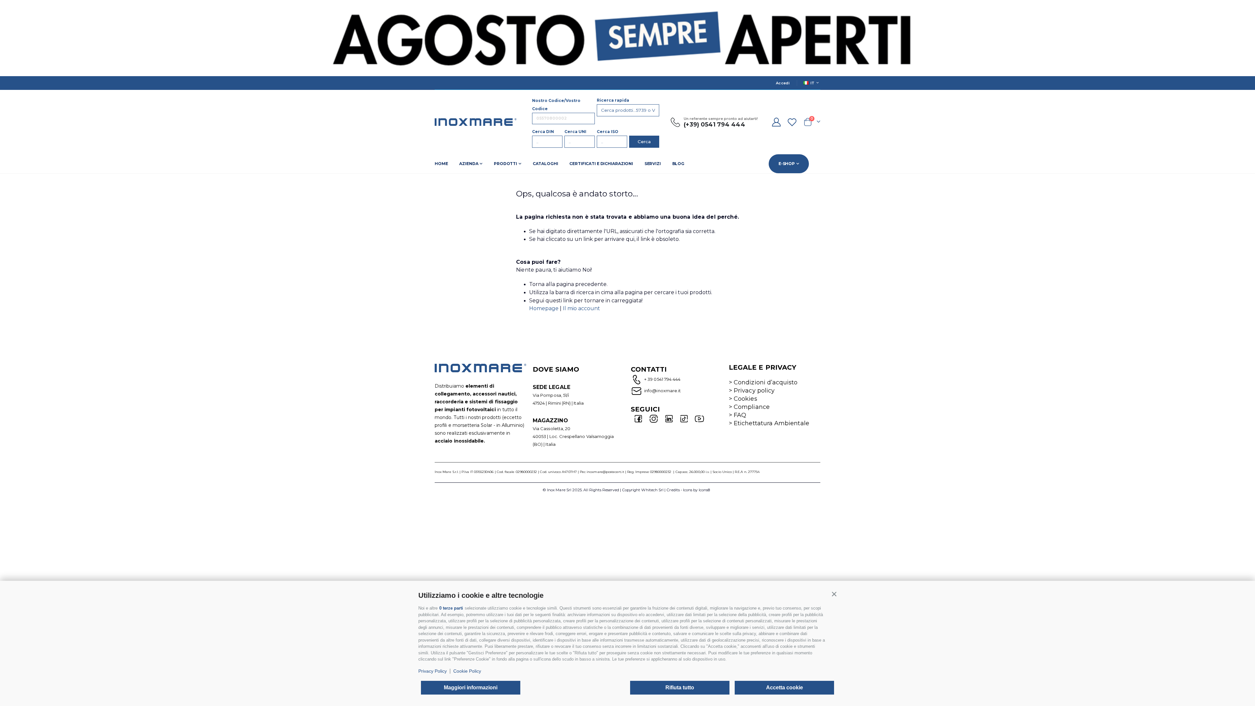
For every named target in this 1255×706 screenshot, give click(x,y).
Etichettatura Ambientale (771, 423)
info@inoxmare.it (662, 390)
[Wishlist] (792, 122)
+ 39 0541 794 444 (662, 379)
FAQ (740, 415)
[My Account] (776, 122)
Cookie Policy (467, 671)
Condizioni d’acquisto (765, 382)
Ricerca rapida (613, 100)
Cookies (745, 398)
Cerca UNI (575, 131)
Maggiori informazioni (470, 687)
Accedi (783, 83)
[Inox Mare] (475, 122)
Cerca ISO (607, 131)
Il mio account (581, 308)
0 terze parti (451, 608)
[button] (834, 594)
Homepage (544, 308)
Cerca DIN (543, 131)
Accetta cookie (784, 687)
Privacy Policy (432, 671)
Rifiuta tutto (679, 687)
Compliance (752, 407)
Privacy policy (754, 390)
